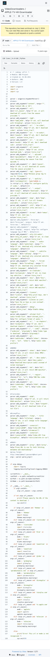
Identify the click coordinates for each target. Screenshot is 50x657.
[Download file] (39, 63)
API (40, 655)
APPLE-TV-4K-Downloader (18, 12)
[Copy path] (44, 41)
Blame (23, 63)
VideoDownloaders (14, 9)
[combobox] (15, 45)
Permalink (14, 63)
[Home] (4, 3)
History (31, 63)
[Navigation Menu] (46, 3)
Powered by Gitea (19, 651)
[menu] (12, 655)
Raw (5, 63)
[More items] (47, 20)
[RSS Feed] (4, 16)
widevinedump (9, 51)
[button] (10, 16)
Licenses (31, 655)
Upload (16, 51)
